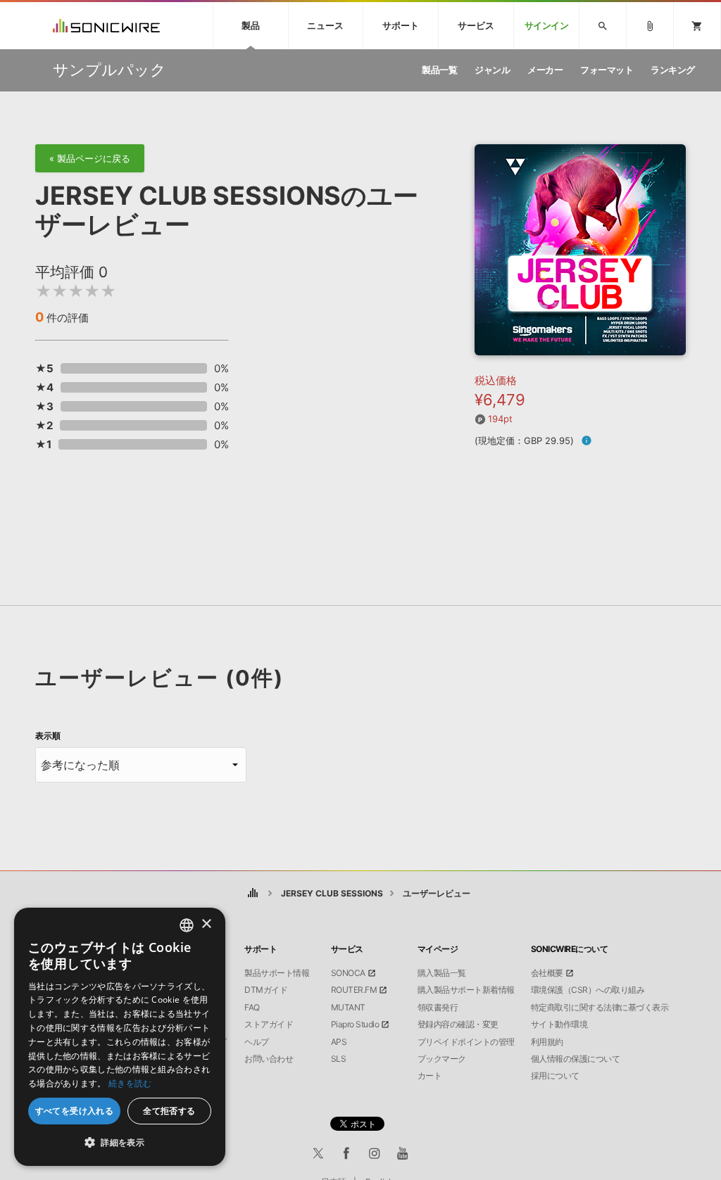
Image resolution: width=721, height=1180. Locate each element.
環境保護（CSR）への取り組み (588, 990)
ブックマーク (442, 1059)
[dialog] (119, 1037)
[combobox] (187, 925)
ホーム (252, 893)
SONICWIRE (106, 25)
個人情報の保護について (575, 1059)
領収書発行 (438, 1008)
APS (339, 1042)
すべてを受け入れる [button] (74, 1111)
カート (430, 1076)
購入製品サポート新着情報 (466, 990)
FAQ (252, 1008)
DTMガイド (265, 990)
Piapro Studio (355, 1024)
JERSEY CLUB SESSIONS (332, 893)
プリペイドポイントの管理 (466, 1042)
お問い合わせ (268, 1059)
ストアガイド (268, 1024)
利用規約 (547, 1042)
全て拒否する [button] (169, 1111)
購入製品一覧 (442, 973)
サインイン (547, 25)
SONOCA (348, 973)
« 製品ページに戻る (89, 158)
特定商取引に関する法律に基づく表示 (600, 1008)
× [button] (206, 924)
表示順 (48, 736)
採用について (555, 1076)
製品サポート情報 (276, 973)
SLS (338, 1059)
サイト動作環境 (559, 1024)
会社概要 (547, 973)
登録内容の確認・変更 (458, 1024)
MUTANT (348, 1008)
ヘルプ (256, 1042)
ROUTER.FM (354, 990)
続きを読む (130, 1083)
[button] (119, 1143)
